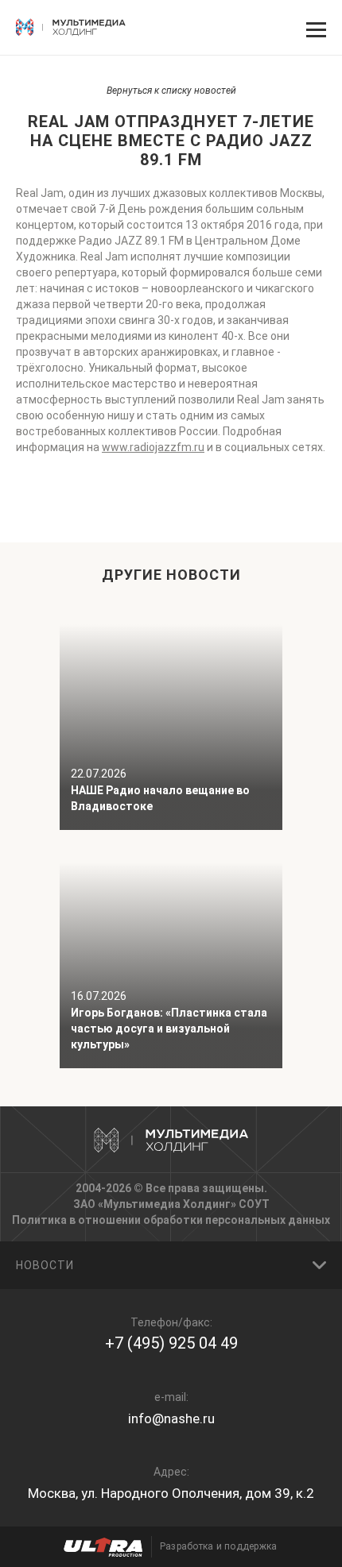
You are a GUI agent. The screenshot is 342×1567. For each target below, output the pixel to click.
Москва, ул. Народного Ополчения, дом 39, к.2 (171, 1493)
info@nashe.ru (171, 1418)
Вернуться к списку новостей (171, 90)
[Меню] (314, 28)
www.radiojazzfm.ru (153, 447)
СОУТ (254, 1204)
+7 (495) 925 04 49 (171, 1343)
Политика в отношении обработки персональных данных (171, 1220)
